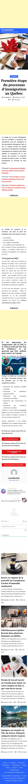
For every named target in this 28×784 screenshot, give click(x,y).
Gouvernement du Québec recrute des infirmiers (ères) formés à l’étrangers (13, 170)
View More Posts (14, 480)
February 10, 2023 (8, 650)
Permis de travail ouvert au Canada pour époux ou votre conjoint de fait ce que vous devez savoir (13, 684)
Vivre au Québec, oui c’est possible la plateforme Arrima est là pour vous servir (13, 179)
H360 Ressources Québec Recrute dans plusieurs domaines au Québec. (12, 633)
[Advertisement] (14, 14)
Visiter (8, 767)
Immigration (5, 765)
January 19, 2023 (7, 752)
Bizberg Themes (18, 780)
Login (25, 521)
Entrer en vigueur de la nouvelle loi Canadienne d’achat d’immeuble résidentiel (13, 581)
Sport (21, 767)
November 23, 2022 (8, 600)
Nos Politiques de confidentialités (14, 772)
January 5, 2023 (7, 702)
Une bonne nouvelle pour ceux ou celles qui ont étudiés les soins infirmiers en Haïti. (14, 187)
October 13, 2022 (19, 97)
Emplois (24, 765)
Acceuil (5, 763)
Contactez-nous (14, 770)
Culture (14, 767)
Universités (21, 763)
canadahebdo (7, 97)
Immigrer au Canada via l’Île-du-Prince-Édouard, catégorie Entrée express (13, 733)
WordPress (20, 778)
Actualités (14, 76)
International (15, 765)
